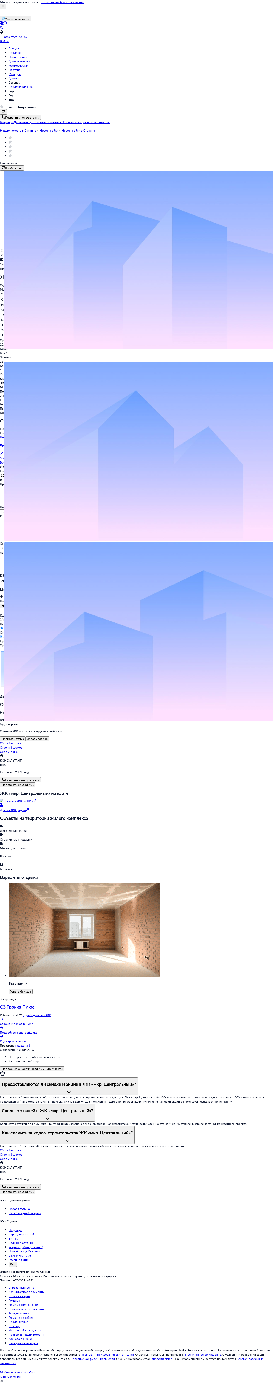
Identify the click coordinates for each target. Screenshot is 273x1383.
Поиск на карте (19, 1296)
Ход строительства (13, 1041)
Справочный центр (22, 1288)
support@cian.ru (162, 1359)
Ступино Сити (18, 1260)
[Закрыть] (3, 6)
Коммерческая (18, 65)
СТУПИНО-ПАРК (20, 1256)
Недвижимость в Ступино (18, 130)
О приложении (10, 1376)
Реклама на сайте (21, 1317)
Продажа (15, 53)
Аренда (14, 48)
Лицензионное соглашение (202, 1354)
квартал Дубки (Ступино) (26, 1247)
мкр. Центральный (21, 1234)
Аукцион (14, 1300)
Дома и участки (19, 61)
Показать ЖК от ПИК (18, 801)
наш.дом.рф (22, 1045)
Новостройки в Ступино (78, 130)
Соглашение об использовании (62, 2)
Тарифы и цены (19, 1313)
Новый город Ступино (24, 1251)
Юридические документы (26, 1292)
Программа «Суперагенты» (27, 1309)
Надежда (15, 1230)
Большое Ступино (21, 1243)
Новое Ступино (19, 1209)
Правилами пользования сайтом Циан (107, 1354)
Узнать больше (20, 991)
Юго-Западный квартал (25, 1213)
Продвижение (18, 1322)
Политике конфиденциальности (92, 1359)
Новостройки (18, 57)
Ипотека (14, 70)
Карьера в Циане (20, 1339)
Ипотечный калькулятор (25, 1330)
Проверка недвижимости (26, 1334)
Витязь (13, 1238)
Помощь (14, 1326)
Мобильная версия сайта (17, 1372)
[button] (7, 122)
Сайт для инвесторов (23, 1343)
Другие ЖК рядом (13, 810)
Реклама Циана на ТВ (23, 1305)
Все (12, 1264)
